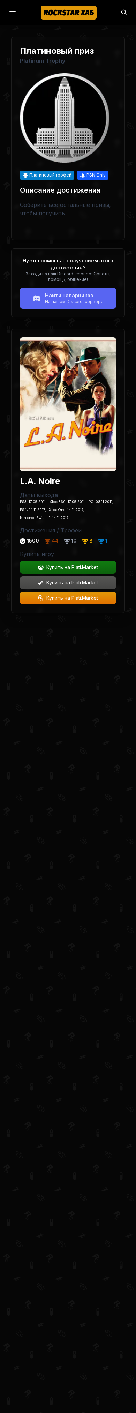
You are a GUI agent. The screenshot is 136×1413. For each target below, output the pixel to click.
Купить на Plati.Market (72, 567)
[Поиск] (124, 12)
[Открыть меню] (13, 13)
